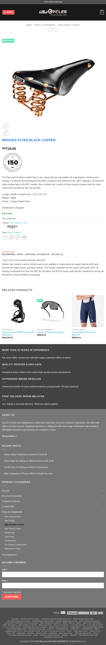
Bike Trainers (10, 625)
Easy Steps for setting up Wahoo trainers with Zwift (29, 461)
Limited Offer (8, 506)
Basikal (15, 619)
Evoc (69, 631)
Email (5, 570)
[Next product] (50, 29)
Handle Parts (10, 541)
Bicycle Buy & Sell (30, 619)
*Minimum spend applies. (46, 404)
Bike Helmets (45, 625)
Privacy (73, 635)
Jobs (35, 635)
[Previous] (2, 319)
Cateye (50, 629)
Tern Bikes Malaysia (17, 629)
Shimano (53, 633)
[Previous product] (56, 29)
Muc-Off (11, 633)
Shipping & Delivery (53, 637)
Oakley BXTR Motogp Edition (50, 332)
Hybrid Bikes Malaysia (43, 621)
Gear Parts (9, 536)
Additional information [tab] (37, 254)
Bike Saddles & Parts (69, 25)
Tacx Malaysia (66, 633)
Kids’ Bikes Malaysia (89, 621)
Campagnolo (62, 629)
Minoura (21, 633)
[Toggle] (102, 490)
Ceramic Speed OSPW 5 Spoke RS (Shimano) (18, 333)
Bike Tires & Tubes (13, 528)
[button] (8, 12)
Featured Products (11, 501)
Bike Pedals (10, 520)
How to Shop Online (50, 635)
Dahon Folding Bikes (93, 627)
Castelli (75, 629)
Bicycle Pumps (61, 625)
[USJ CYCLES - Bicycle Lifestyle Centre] (53, 12)
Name (5, 581)
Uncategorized (9, 555)
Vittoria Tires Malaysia (19, 635)
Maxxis (30, 633)
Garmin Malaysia (13, 631)
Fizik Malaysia (80, 631)
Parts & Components (44, 25)
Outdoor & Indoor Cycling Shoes (21, 623)
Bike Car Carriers (92, 623)
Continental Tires (90, 629)
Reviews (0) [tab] (57, 254)
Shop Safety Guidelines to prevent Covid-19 (25, 454)
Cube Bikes (75, 627)
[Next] (104, 319)
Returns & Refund (88, 635)
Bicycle (5, 491)
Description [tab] (8, 254)
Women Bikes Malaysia (66, 621)
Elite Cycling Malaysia (53, 631)
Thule (96, 633)
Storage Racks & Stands (35, 627)
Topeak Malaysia (83, 633)
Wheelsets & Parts (13, 549)
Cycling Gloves (95, 625)
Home (29, 25)
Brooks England (14, 232)
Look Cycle (95, 631)
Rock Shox (41, 633)
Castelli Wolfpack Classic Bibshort (84, 333)
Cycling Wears (77, 625)
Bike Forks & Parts (13, 516)
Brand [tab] (20, 254)
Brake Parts (10, 532)
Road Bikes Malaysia (83, 619)
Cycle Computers (12, 627)
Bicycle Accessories (12, 496)
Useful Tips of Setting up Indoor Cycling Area (26, 467)
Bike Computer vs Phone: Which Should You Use (28, 473)
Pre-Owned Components (15, 545)
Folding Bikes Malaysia (18, 621)
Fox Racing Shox (32, 631)
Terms (64, 635)
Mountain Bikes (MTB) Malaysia (56, 619)
